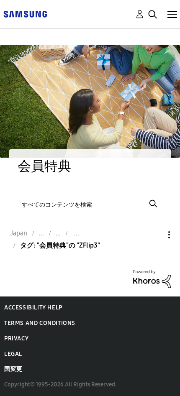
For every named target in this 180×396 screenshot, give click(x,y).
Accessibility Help (33, 307)
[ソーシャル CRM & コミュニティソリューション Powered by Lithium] (152, 279)
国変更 (13, 369)
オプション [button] (155, 234)
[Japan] (25, 14)
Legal (13, 354)
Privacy (16, 338)
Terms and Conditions (39, 323)
